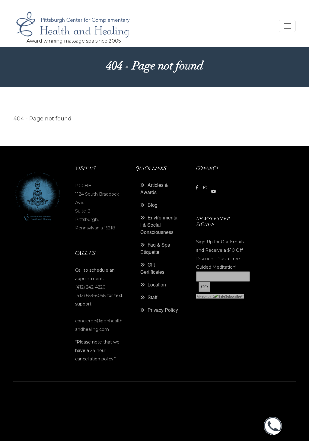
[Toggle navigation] (287, 26)
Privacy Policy (163, 309)
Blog (153, 204)
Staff (153, 297)
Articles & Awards (154, 188)
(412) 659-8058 (91, 295)
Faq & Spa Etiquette (155, 248)
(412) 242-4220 (90, 287)
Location (157, 284)
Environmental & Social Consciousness (158, 224)
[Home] (73, 26)
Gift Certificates (152, 268)
